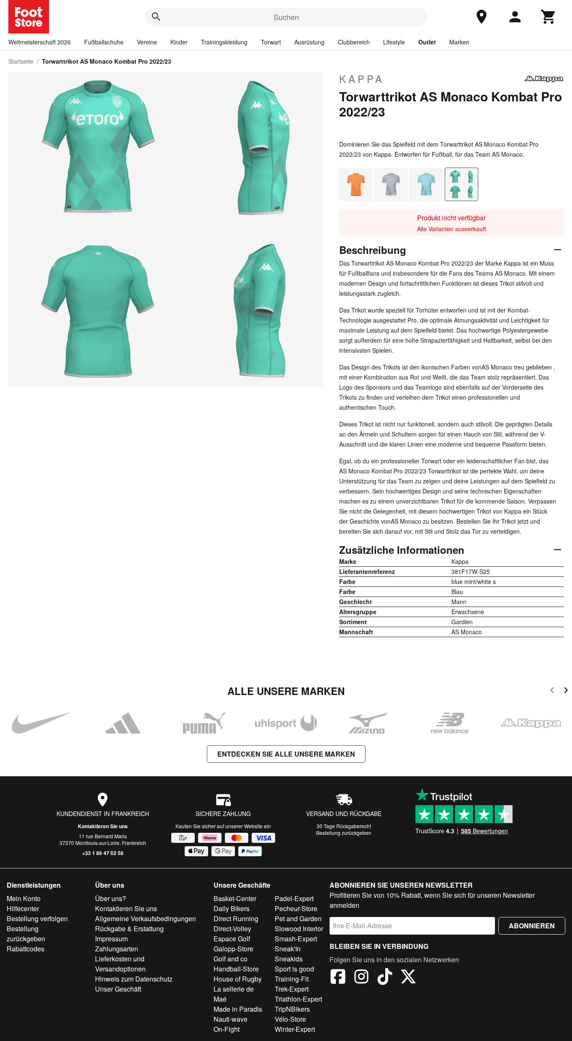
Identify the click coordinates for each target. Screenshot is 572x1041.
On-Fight (227, 1029)
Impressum (111, 938)
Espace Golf (232, 938)
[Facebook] (338, 977)
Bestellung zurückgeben (343, 832)
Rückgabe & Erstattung (129, 928)
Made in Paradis (238, 1009)
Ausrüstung (309, 42)
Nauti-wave (230, 1019)
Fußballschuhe (104, 42)
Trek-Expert (292, 989)
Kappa (361, 78)
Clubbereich (354, 42)
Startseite (20, 61)
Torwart (271, 42)
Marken (459, 42)
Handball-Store (236, 969)
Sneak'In (288, 948)
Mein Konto (24, 898)
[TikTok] (384, 977)
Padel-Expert (294, 898)
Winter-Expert (295, 1029)
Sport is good (294, 969)
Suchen (286, 16)
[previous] (552, 691)
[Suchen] (156, 17)
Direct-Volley (232, 928)
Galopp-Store (233, 948)
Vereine (147, 42)
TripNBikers (292, 1009)
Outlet (427, 42)
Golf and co (230, 959)
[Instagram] (361, 977)
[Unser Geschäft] (481, 16)
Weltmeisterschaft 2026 (39, 42)
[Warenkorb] (548, 16)
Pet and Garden (298, 918)
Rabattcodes (25, 948)
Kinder (179, 42)
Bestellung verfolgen (37, 918)
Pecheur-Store (296, 908)
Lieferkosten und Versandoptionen (120, 964)
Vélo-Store (290, 1019)
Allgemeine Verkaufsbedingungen (145, 918)
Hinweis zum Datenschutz (134, 979)
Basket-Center (235, 898)
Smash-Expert (296, 938)
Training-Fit (292, 979)
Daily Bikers (232, 908)
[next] (566, 691)
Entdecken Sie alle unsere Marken (286, 754)
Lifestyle (394, 42)
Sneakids (289, 959)
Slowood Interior (299, 928)
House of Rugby (238, 979)
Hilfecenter (23, 908)
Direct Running (236, 918)
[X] (408, 977)
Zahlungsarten (116, 948)
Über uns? (110, 898)
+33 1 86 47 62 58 (103, 853)
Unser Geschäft (118, 989)
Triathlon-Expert (298, 999)
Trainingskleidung (224, 42)
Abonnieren (532, 925)
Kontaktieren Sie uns (103, 826)
